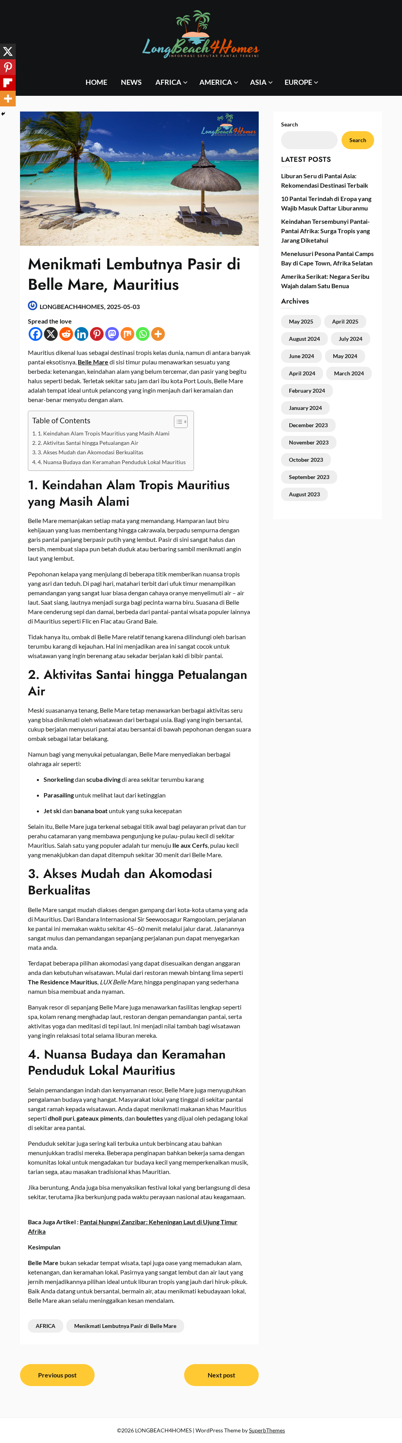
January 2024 (305, 407)
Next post (221, 1375)
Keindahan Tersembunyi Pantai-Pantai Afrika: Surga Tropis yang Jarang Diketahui (325, 231)
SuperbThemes (267, 1430)
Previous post (57, 1375)
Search (357, 140)
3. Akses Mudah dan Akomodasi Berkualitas (90, 452)
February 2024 (307, 390)
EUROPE (298, 82)
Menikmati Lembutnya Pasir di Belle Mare (125, 1325)
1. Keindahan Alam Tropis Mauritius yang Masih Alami (104, 433)
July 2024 (350, 338)
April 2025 (345, 321)
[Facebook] (35, 334)
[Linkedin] (81, 334)
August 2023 (304, 494)
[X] (51, 334)
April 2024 (302, 373)
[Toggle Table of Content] (177, 421)
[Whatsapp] (143, 334)
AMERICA (215, 82)
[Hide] (3, 114)
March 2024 (349, 373)
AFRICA (168, 82)
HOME (96, 82)
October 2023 (306, 459)
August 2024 (304, 338)
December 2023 (308, 425)
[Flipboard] (8, 83)
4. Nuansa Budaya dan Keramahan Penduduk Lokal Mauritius (112, 462)
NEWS (131, 82)
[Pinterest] (97, 334)
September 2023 (309, 477)
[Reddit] (66, 334)
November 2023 (309, 442)
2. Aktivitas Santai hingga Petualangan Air (88, 442)
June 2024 (301, 356)
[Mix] (127, 334)
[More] (158, 334)
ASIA (258, 82)
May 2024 (345, 356)
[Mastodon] (112, 334)
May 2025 (301, 321)
